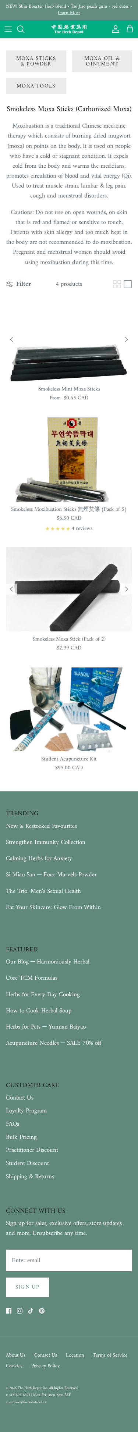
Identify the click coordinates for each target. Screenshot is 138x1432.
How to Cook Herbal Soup (38, 1010)
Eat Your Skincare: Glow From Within (53, 907)
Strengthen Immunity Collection (45, 842)
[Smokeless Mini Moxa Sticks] (69, 340)
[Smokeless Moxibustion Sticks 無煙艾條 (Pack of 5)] (69, 459)
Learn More (69, 12)
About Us (15, 1355)
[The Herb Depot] (69, 29)
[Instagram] (19, 1311)
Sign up (27, 1287)
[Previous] (11, 339)
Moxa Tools (36, 86)
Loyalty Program (26, 1110)
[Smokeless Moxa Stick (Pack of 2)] (69, 589)
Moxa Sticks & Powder (36, 61)
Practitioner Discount (32, 1150)
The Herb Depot (30, 1388)
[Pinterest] (42, 1311)
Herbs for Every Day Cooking (43, 994)
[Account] (114, 29)
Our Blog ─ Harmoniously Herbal (47, 962)
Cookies (14, 1366)
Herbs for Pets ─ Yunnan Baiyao (46, 1027)
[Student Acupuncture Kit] (69, 709)
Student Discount (27, 1163)
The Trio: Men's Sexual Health (43, 891)
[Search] (24, 29)
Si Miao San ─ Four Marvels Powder (51, 874)
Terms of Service (110, 1355)
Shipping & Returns (30, 1176)
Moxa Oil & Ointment (102, 61)
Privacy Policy (45, 1366)
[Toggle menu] (8, 29)
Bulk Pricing (21, 1137)
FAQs (12, 1124)
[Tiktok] (30, 1311)
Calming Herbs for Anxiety (39, 858)
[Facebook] (8, 1311)
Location (75, 1355)
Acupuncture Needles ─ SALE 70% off (53, 1043)
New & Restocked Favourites (41, 826)
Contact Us (19, 1098)
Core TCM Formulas (31, 978)
